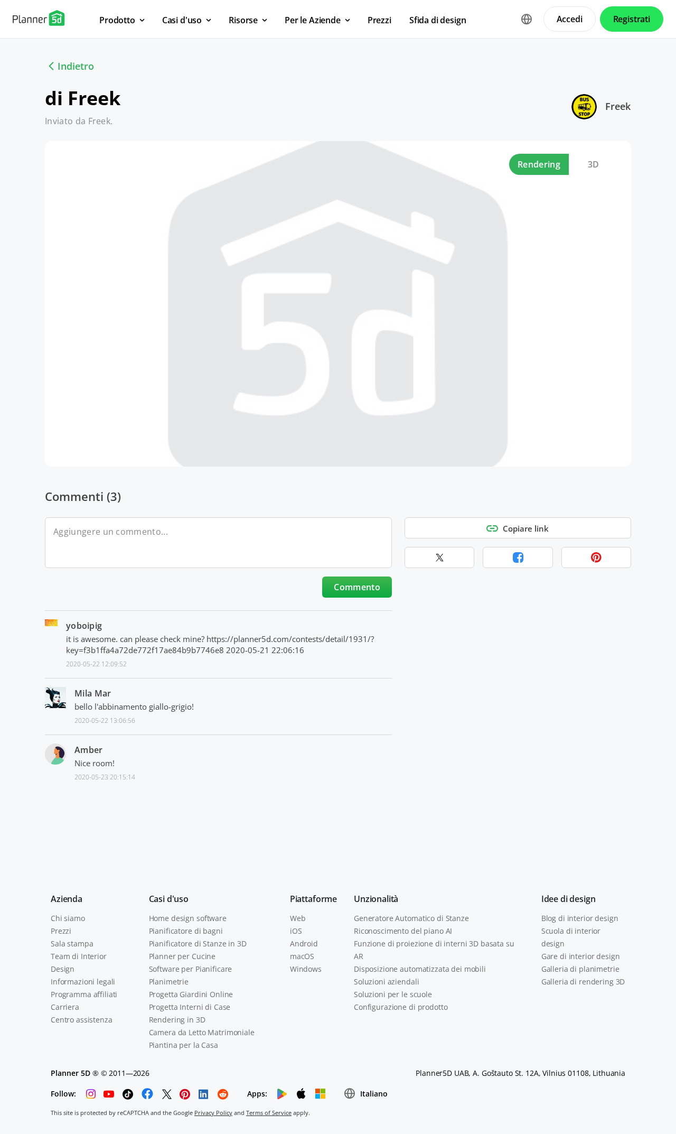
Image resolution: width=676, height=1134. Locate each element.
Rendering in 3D (177, 1020)
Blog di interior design (579, 918)
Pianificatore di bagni (186, 931)
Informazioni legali (83, 982)
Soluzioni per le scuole (393, 994)
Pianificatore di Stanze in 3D (198, 943)
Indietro (76, 66)
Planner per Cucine (182, 956)
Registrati (631, 19)
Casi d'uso (169, 899)
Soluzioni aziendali (386, 982)
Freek (618, 106)
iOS (296, 931)
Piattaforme (313, 899)
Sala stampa (72, 943)
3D (593, 164)
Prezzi (61, 931)
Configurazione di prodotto (400, 1007)
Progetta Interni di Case (190, 1007)
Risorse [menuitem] (243, 20)
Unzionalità (376, 899)
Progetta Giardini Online (191, 994)
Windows (306, 969)
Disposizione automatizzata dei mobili (420, 969)
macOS (302, 956)
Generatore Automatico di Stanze (411, 918)
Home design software (188, 918)
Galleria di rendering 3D (583, 982)
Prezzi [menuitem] (379, 20)
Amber (88, 750)
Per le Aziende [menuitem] (313, 20)
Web (298, 918)
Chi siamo (68, 918)
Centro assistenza (81, 1020)
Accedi (570, 19)
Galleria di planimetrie (580, 969)
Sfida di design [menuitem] (437, 20)
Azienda (66, 899)
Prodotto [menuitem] (117, 20)
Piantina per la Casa (183, 1045)
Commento (357, 587)
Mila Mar (92, 693)
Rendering (539, 164)
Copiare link (526, 528)
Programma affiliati (84, 994)
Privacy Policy (213, 1113)
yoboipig (84, 625)
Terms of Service (269, 1113)
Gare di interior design (580, 956)
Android (304, 943)
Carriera (65, 1007)
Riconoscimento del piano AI (403, 931)
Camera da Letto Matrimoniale (202, 1032)
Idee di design (568, 899)
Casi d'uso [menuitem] (182, 20)
